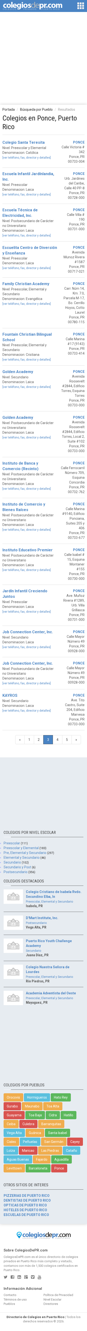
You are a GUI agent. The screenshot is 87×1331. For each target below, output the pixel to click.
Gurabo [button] (12, 1106)
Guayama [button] (14, 1115)
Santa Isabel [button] (57, 1133)
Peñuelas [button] (30, 1142)
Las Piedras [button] (50, 1150)
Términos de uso (15, 1299)
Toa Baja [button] (35, 1115)
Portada (8, 109)
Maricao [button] (28, 1150)
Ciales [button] (11, 1142)
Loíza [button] (11, 1150)
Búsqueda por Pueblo (36, 109)
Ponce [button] (59, 1168)
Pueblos (9, 1304)
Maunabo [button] (32, 1106)
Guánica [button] (35, 1133)
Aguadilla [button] (61, 1159)
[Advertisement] (43, 58)
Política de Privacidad (58, 1295)
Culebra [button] (28, 1124)
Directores (51, 1304)
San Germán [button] (53, 1142)
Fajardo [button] (41, 1159)
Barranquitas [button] (51, 1124)
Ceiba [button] (11, 1124)
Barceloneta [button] (38, 1168)
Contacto (10, 1295)
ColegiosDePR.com (17, 1257)
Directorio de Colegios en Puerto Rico (35, 1317)
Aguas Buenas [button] (18, 1159)
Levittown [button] (14, 1168)
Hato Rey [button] (61, 1097)
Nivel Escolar (52, 1299)
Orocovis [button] (13, 1097)
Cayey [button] (75, 1142)
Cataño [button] (71, 1150)
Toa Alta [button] (52, 1106)
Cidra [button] (53, 1115)
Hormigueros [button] (37, 1097)
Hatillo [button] (68, 1115)
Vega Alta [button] (14, 1133)
